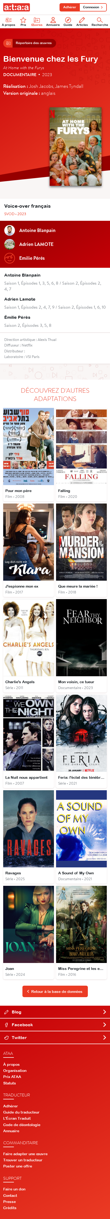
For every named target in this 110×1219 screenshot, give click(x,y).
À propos (8, 24)
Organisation (14, 1070)
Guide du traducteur (21, 1112)
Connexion (91, 7)
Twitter (19, 1037)
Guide (68, 24)
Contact (10, 1195)
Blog (16, 1011)
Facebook (22, 1024)
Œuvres (36, 24)
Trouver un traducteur (22, 1160)
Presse (9, 1202)
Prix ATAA (12, 1077)
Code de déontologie (21, 1125)
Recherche (100, 24)
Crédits (10, 1208)
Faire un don (14, 1189)
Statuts (9, 1083)
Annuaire (53, 24)
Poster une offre (17, 1166)
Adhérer (69, 7)
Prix (23, 24)
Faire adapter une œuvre (25, 1154)
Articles (82, 24)
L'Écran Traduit (17, 1118)
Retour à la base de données (56, 991)
